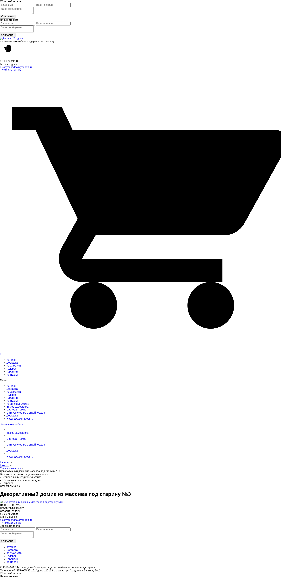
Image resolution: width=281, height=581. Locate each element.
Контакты (12, 374)
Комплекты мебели (18, 403)
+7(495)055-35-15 (10, 70)
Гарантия (12, 371)
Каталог (11, 359)
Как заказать (14, 365)
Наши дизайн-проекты (20, 418)
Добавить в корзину (12, 508)
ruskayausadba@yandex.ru (16, 67)
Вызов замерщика (17, 406)
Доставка (12, 362)
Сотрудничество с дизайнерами (26, 412)
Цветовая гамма (16, 409)
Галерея (12, 368)
